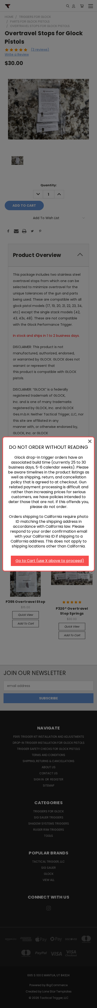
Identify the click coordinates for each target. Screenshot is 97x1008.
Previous (7, 1003)
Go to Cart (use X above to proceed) (50, 560)
